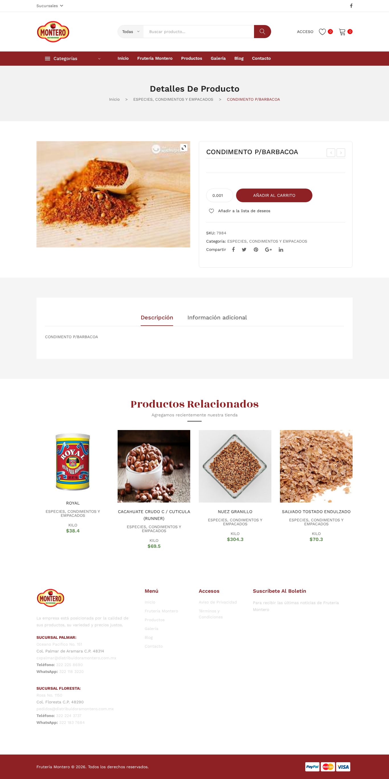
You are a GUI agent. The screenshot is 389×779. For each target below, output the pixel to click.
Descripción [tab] (157, 318)
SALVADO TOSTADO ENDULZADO (316, 511)
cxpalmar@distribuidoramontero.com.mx (76, 658)
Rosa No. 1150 (49, 695)
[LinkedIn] (281, 249)
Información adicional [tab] (217, 318)
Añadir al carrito (274, 195)
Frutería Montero (161, 611)
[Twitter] (244, 249)
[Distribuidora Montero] (53, 31)
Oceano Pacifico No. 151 (59, 644)
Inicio (114, 99)
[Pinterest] (256, 249)
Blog (149, 637)
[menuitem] (123, 58)
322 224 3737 (68, 715)
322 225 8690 (69, 664)
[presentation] (29, 489)
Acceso (305, 31)
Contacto (154, 646)
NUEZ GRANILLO (235, 511)
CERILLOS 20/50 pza (331, 153)
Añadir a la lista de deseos (243, 210)
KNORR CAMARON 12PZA (341, 153)
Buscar (262, 31)
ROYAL (73, 503)
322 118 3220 (71, 671)
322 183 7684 (72, 722)
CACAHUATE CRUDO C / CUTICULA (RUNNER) (154, 515)
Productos (155, 619)
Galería (151, 628)
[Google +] (268, 249)
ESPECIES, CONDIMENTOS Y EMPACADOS (173, 99)
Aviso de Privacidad (218, 602)
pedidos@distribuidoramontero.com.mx (75, 708)
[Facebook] (351, 6)
